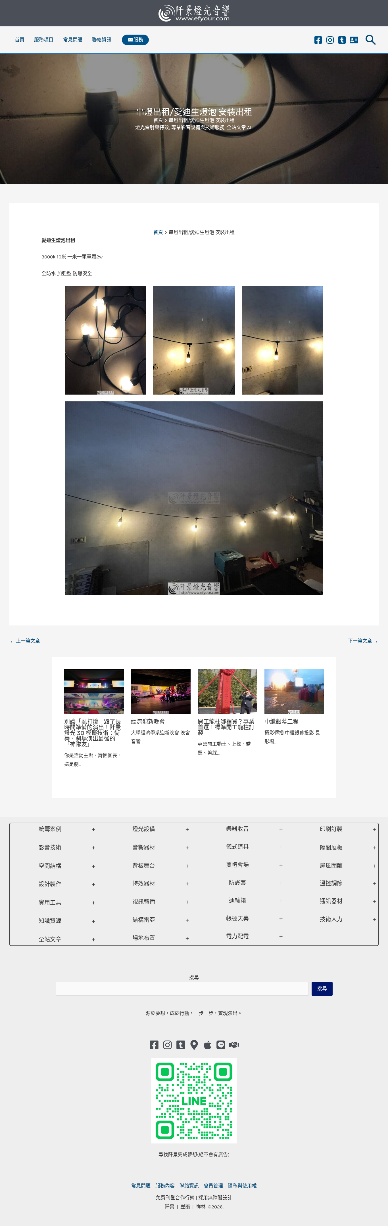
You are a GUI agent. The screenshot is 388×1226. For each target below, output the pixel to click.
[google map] (194, 1045)
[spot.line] (221, 1045)
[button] (135, 40)
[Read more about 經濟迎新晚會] (161, 691)
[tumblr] (342, 40)
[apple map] (207, 1045)
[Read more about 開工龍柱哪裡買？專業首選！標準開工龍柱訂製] (227, 691)
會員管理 (213, 1186)
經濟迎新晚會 (148, 721)
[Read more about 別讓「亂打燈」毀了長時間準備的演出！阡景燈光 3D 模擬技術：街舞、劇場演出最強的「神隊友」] (94, 691)
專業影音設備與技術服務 (197, 127)
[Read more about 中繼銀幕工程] (294, 691)
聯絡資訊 (101, 40)
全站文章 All (240, 127)
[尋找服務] (234, 1045)
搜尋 (194, 977)
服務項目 (43, 40)
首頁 (19, 40)
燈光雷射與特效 (152, 127)
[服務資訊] (354, 40)
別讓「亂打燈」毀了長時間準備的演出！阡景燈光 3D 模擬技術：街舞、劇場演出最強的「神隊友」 (92, 733)
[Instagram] (330, 40)
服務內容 (165, 1186)
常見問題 (72, 40)
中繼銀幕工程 (281, 721)
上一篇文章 (25, 641)
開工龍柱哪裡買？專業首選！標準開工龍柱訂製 (226, 727)
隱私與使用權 (242, 1186)
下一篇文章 (363, 641)
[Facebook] (318, 40)
